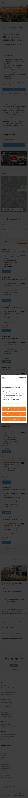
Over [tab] (23, 382)
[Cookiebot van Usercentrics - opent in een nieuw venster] (19, 378)
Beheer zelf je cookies (13, 414)
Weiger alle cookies (14, 419)
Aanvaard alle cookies (14, 408)
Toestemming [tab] (5, 382)
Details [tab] (14, 382)
